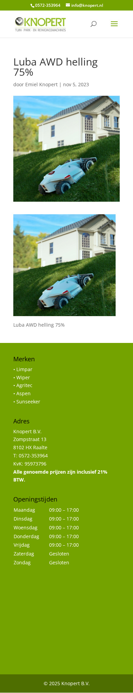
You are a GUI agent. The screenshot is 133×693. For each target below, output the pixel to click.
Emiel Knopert (41, 84)
